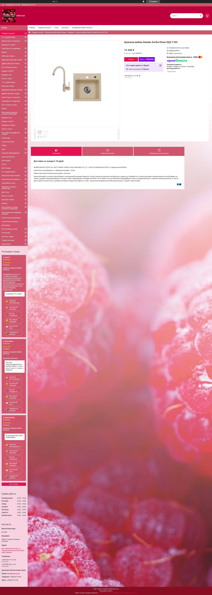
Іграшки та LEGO (7, 71)
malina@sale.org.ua (13, 573)
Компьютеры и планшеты (11, 179)
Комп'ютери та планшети (11, 41)
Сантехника (6, 233)
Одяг (3, 149)
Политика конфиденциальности (126, 593)
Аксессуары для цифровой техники (11, 213)
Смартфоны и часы (8, 183)
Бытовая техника (8, 200)
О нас (56, 28)
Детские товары (8, 236)
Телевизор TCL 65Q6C (14, 294)
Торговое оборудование (10, 153)
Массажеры (6, 225)
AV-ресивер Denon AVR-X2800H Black (14, 436)
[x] (180, 185)
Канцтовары (6, 160)
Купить (131, 59)
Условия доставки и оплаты (82, 28)
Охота (4, 164)
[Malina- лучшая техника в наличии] (8, 15)
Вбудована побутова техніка (55, 32)
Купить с (143, 59)
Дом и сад (5, 192)
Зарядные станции (8, 45)
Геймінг (4, 52)
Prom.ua (116, 589)
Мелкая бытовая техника (11, 175)
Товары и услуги (44, 28)
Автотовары (6, 168)
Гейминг (5, 203)
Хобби (4, 145)
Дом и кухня (6, 244)
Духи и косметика (8, 157)
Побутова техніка (8, 56)
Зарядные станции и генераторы (9, 187)
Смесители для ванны (10, 221)
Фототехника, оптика (9, 229)
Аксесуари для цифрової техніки (11, 133)
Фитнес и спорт (7, 196)
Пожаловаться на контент (106, 593)
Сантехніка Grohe (8, 142)
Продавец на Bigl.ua (106, 591)
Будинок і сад (7, 75)
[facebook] (178, 185)
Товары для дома (8, 240)
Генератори (6, 138)
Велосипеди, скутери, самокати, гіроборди (10, 113)
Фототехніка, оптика (9, 67)
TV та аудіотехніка (8, 37)
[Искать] (200, 15)
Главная (32, 28)
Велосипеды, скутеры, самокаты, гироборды (10, 208)
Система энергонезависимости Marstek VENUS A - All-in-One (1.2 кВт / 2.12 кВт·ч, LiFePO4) (14, 366)
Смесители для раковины (11, 218)
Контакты (65, 28)
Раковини (71, 32)
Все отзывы (13, 484)
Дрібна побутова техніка (10, 63)
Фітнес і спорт (7, 78)
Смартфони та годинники (11, 48)
